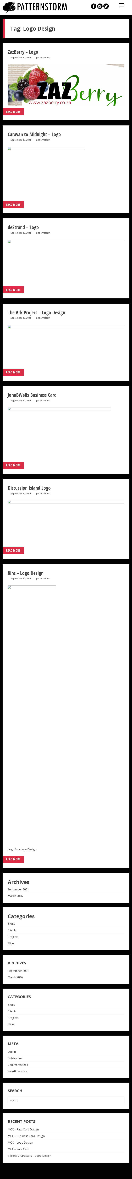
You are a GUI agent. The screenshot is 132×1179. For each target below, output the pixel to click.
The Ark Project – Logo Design (36, 312)
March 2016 (15, 896)
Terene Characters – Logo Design (29, 1156)
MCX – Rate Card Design (23, 1129)
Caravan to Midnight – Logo (34, 134)
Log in (12, 1052)
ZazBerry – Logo (23, 52)
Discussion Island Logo (29, 488)
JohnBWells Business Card (32, 395)
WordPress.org (17, 1071)
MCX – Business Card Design (26, 1136)
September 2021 (18, 889)
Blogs (11, 924)
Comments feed (18, 1065)
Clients (12, 930)
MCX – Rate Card (18, 1149)
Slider (11, 943)
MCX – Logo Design (20, 1142)
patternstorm (43, 57)
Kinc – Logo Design (25, 573)
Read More (13, 112)
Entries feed (15, 1058)
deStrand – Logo (23, 227)
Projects (13, 937)
